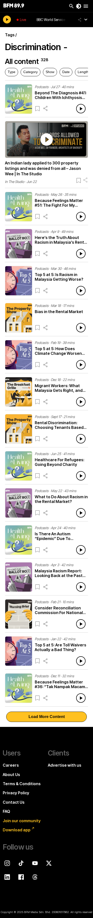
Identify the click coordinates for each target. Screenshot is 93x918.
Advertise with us (64, 765)
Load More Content (47, 717)
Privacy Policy (16, 792)
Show (50, 72)
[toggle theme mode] (79, 6)
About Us (11, 774)
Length (83, 72)
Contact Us (14, 802)
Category (30, 72)
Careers (11, 765)
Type (11, 72)
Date (66, 72)
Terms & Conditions (22, 783)
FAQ (6, 811)
